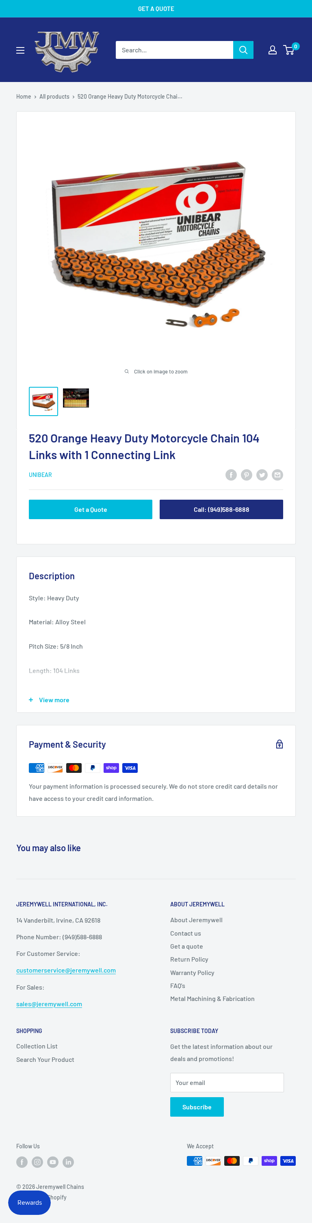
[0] (289, 50)
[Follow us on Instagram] (37, 1161)
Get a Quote (90, 509)
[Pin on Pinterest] (246, 474)
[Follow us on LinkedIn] (68, 1161)
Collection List (37, 1046)
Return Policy (189, 959)
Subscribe (197, 1107)
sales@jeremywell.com (49, 1003)
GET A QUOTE (156, 8)
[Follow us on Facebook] (22, 1161)
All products (54, 96)
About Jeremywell (196, 919)
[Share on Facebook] (231, 474)
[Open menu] (20, 50)
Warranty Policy (192, 972)
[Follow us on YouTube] (52, 1161)
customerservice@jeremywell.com (66, 970)
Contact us (185, 933)
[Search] (243, 50)
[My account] (273, 49)
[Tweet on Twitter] (262, 474)
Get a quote (186, 946)
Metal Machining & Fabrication (212, 998)
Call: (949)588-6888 (221, 509)
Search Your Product (45, 1059)
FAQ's (177, 985)
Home (23, 96)
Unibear (40, 474)
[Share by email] (277, 474)
